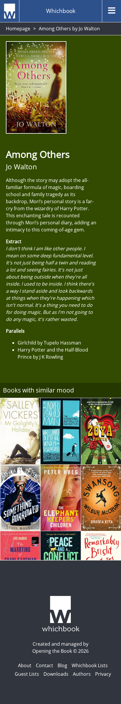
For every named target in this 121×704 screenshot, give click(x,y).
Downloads (55, 674)
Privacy (103, 674)
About (24, 665)
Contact (44, 665)
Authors (82, 674)
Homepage (18, 28)
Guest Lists (27, 674)
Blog (62, 665)
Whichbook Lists (90, 665)
